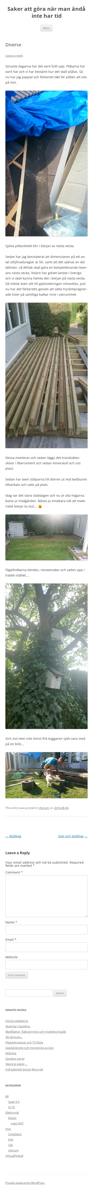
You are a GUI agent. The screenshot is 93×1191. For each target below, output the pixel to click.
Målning (10, 1053)
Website (11, 957)
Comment (14, 872)
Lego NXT (17, 1123)
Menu (46, 28)
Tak (10, 1145)
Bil (7, 1096)
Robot (12, 1118)
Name (11, 922)
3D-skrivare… (14, 1037)
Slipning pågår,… (16, 1064)
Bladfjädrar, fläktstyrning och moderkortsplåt (35, 1032)
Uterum (44, 808)
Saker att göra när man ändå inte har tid (46, 12)
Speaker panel (14, 1059)
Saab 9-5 (13, 1102)
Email (10, 939)
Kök (10, 1139)
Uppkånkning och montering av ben (29, 1048)
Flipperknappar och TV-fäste (24, 1042)
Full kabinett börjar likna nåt (24, 1069)
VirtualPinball (14, 1156)
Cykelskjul (14, 1134)
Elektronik (12, 1113)
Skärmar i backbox (17, 1026)
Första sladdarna (16, 1021)
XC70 (11, 1107)
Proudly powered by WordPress (25, 1183)
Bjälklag (13, 836)
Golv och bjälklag (73, 836)
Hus (8, 1129)
